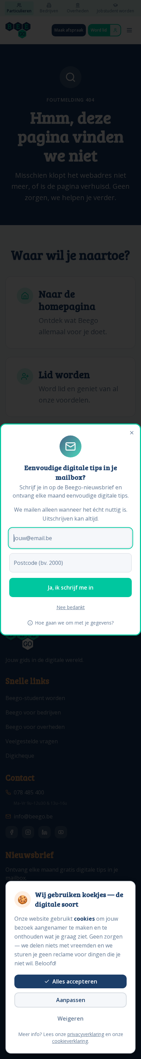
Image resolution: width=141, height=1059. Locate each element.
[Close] (131, 432)
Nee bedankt (70, 607)
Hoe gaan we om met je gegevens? (74, 622)
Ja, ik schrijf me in (70, 587)
